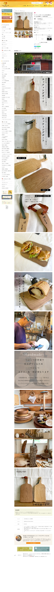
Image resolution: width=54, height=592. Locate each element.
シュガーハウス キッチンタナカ (6, 119)
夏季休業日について (29, 555)
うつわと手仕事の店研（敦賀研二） (5, 137)
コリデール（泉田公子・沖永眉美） (7, 131)
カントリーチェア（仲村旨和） (6, 123)
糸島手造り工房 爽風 (5, 93)
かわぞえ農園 (4, 108)
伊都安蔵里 (3, 95)
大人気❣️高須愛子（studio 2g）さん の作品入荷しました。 (35, 556)
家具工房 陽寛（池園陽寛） (6, 148)
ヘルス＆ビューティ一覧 (6, 50)
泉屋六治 (3, 84)
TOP (14, 9)
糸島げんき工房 (4, 117)
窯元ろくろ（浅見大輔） (5, 150)
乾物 (2, 34)
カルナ (3, 72)
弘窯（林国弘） (4, 161)
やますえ (3, 70)
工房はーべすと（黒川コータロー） (7, 141)
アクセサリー (4, 42)
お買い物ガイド (43, 0)
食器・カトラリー (21, 10)
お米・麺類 (3, 36)
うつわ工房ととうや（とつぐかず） (7, 154)
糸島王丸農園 (4, 82)
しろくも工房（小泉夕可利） (6, 174)
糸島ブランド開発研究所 (5, 106)
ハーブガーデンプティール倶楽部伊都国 (5, 80)
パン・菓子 (3, 30)
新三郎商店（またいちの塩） (6, 97)
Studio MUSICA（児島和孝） (6, 127)
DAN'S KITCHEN (4, 110)
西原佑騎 (3, 134)
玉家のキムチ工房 (4, 66)
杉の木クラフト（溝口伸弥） (6, 152)
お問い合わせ (46, 0)
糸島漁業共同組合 (4, 115)
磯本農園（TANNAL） (5, 91)
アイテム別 (16, 10)
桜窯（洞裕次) (4, 172)
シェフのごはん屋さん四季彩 (6, 68)
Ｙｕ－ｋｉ (3, 180)
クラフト (18, 10)
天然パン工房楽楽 (4, 74)
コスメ (3, 52)
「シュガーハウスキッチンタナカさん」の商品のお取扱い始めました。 (37, 553)
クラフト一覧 (5, 40)
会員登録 (39, 0)
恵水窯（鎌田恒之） (5, 159)
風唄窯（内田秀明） (5, 129)
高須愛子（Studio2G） (5, 125)
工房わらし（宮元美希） (5, 163)
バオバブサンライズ (5, 182)
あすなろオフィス (4, 184)
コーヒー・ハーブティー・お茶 (6, 32)
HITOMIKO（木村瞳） (5, 176)
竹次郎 (3, 104)
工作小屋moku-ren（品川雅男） (6, 165)
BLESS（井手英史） (5, 139)
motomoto (3, 186)
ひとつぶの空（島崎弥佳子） (6, 143)
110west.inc (3, 86)
